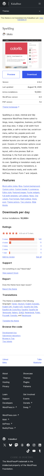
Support (6, 398)
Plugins (26, 382)
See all (39, 257)
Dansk (14, 304)
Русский (5, 315)
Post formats (14, 199)
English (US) (18, 307)
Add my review (8, 257)
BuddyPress (9, 428)
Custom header (21, 189)
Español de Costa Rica (11, 310)
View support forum (10, 273)
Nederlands (29, 312)
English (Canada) (32, 304)
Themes (5, 11)
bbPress (7, 424)
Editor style (7, 192)
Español (25, 310)
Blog (20, 186)
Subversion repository (11, 336)
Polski (37, 312)
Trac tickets (7, 341)
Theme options (13, 202)
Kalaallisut (12, 439)
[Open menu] (40, 3)
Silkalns (10, 34)
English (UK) (7, 307)
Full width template (10, 196)
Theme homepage (9, 107)
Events (26, 398)
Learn (4, 394)
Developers (7, 403)
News (31, 196)
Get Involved (29, 394)
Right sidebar (25, 199)
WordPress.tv (9, 407)
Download (32, 74)
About (5, 373)
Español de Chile (31, 307)
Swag (27, 407)
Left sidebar (23, 196)
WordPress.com (10, 415)
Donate (27, 403)
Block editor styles (10, 186)
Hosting (5, 382)
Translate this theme (10, 321)
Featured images (19, 192)
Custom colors (8, 189)
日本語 (21, 312)
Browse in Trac (8, 338)
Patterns (27, 386)
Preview (11, 74)
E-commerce (33, 189)
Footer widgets (33, 192)
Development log (9, 333)
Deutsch (21, 304)
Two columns (25, 202)
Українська (26, 315)
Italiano (15, 312)
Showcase (28, 373)
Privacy (5, 386)
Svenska (13, 315)
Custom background (31, 186)
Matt (5, 419)
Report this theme (9, 289)
